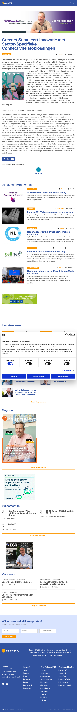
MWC (22, 164)
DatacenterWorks (64, 679)
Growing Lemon (71, 709)
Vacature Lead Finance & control (17, 582)
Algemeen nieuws (33, 267)
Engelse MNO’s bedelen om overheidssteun (50, 212)
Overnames (27, 688)
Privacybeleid (19, 709)
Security (25, 682)
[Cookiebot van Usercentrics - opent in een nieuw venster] (66, 334)
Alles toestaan (63, 376)
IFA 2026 (12, 524)
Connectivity (6, 54)
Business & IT (63, 670)
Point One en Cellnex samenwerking (46, 251)
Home (25, 670)
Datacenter (26, 679)
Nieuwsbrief (44, 682)
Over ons (43, 670)
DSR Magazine (63, 682)
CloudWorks (62, 676)
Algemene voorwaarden (8, 709)
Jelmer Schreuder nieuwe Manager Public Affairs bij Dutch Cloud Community (25, 392)
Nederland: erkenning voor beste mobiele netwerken (48, 232)
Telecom (30, 208)
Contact (43, 694)
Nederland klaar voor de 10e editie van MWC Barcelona (50, 272)
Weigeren (14, 376)
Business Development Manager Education (17, 596)
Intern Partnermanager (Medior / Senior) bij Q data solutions (55, 583)
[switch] (29, 363)
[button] (4, 159)
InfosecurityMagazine (65, 685)
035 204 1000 (9, 675)
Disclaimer (43, 697)
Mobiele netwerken (13, 164)
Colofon (43, 700)
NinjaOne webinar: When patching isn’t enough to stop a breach (22, 513)
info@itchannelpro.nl (12, 677)
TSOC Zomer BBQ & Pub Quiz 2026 (60, 512)
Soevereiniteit (27, 685)
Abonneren (44, 685)
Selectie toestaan (38, 376)
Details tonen (66, 370)
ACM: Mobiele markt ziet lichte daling (46, 192)
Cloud (25, 676)
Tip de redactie (45, 673)
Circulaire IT (62, 673)
